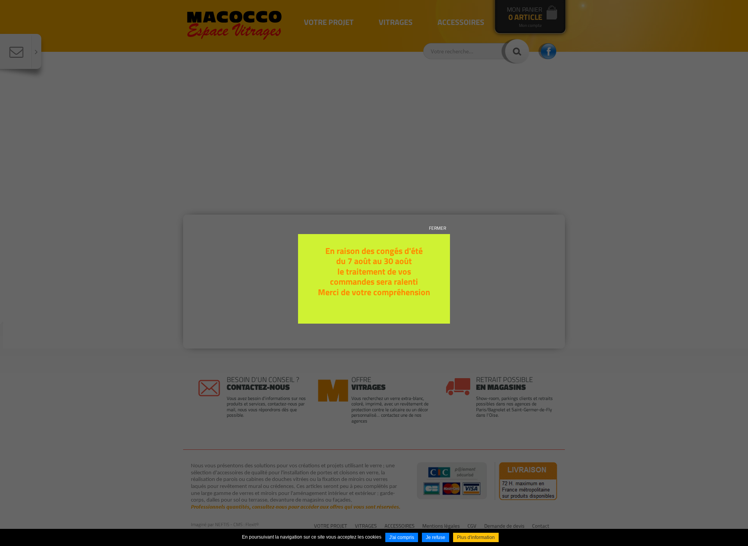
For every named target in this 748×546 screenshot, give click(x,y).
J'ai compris (401, 537)
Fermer (437, 228)
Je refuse (435, 537)
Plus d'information (476, 537)
